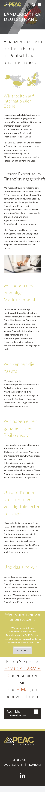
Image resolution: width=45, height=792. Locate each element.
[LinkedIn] (22, 775)
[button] (22, 713)
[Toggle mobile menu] (39, 4)
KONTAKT (35, 764)
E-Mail (23, 689)
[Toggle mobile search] (33, 4)
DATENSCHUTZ (13, 764)
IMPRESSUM (19, 759)
